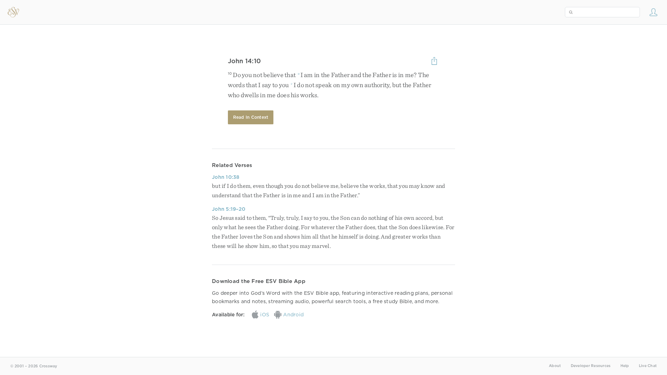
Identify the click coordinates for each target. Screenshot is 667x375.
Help (624, 366)
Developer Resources (591, 366)
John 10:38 (226, 177)
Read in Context (251, 117)
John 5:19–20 (228, 209)
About (555, 366)
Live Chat (648, 366)
